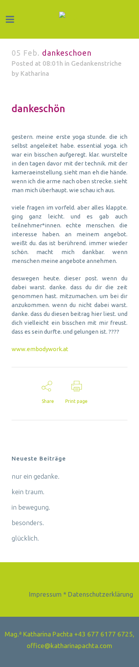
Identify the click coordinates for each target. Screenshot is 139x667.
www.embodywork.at (40, 349)
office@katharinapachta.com (69, 645)
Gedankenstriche (96, 63)
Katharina (34, 73)
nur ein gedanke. (35, 476)
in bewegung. (31, 507)
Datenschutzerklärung (100, 594)
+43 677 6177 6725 (103, 634)
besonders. (28, 522)
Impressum (45, 594)
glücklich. (25, 538)
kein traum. (28, 491)
